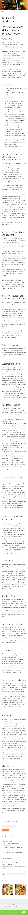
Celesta (5, 866)
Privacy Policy (5, 906)
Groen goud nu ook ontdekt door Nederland (13, 847)
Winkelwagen (21, 911)
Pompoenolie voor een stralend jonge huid (12, 850)
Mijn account (4, 912)
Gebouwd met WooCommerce (16, 906)
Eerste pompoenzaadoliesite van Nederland (13, 852)
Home (4, 11)
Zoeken (14, 912)
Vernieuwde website (7, 841)
